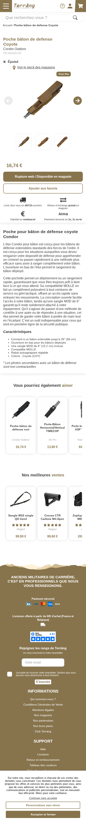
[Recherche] (75, 17)
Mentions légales (43, 710)
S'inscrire (43, 682)
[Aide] (62, 6)
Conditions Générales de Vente (43, 704)
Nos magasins (43, 715)
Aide (43, 749)
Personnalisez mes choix (43, 805)
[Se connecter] (70, 6)
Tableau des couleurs (43, 765)
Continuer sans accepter (43, 798)
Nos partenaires (43, 720)
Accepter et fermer (43, 814)
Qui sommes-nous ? (43, 699)
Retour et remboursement (43, 759)
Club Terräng (43, 731)
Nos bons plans (43, 726)
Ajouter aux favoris (43, 188)
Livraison (43, 754)
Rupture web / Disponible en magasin (43, 176)
